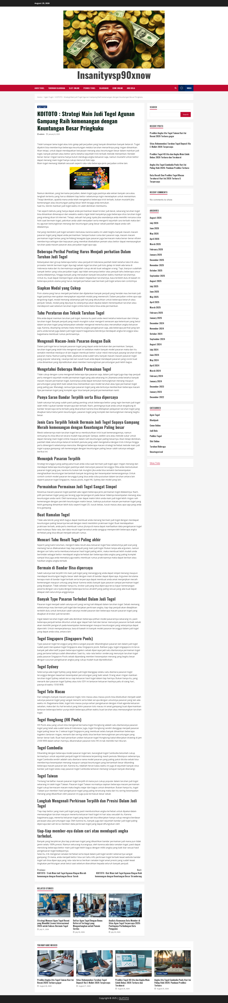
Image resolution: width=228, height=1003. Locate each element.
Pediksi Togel (89, 88)
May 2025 (154, 296)
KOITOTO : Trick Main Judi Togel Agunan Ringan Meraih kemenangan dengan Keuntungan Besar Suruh (61, 873)
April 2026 (154, 238)
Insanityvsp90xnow (114, 75)
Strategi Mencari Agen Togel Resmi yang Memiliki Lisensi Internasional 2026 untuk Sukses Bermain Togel (53, 905)
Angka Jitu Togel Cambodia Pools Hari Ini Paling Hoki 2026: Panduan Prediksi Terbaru (169, 166)
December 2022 (157, 397)
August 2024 (156, 344)
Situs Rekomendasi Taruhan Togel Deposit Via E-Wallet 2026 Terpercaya (170, 145)
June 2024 (154, 354)
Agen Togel (39, 88)
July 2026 (154, 223)
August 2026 (156, 217)
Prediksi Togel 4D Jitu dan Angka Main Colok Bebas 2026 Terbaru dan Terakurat (169, 156)
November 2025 (157, 265)
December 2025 (157, 260)
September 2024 (157, 339)
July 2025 (154, 286)
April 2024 (154, 365)
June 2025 (154, 291)
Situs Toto (155, 463)
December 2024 (157, 323)
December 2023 (157, 386)
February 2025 (156, 312)
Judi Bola (131, 88)
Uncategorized (156, 451)
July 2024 (154, 349)
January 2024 (156, 381)
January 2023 (156, 391)
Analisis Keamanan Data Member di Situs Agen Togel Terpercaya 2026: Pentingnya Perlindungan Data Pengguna (125, 905)
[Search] (175, 88)
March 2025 (155, 307)
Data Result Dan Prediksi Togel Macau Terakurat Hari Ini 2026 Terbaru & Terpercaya (167, 178)
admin (41, 134)
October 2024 (156, 333)
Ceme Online (117, 88)
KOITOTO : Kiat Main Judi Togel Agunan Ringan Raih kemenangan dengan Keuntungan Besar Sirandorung (118, 873)
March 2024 (155, 370)
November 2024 (157, 328)
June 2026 (154, 228)
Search (153, 107)
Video (189, 88)
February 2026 (156, 249)
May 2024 (154, 360)
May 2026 (154, 233)
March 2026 (155, 244)
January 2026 (156, 254)
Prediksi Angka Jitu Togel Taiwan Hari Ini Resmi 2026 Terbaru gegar (168, 134)
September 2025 (157, 275)
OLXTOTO (124, 998)
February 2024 (156, 376)
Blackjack (103, 88)
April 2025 (154, 302)
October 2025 (156, 270)
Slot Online (74, 88)
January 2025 (156, 318)
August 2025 (156, 281)
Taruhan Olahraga (56, 88)
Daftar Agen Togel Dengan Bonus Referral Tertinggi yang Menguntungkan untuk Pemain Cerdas (89, 905)
